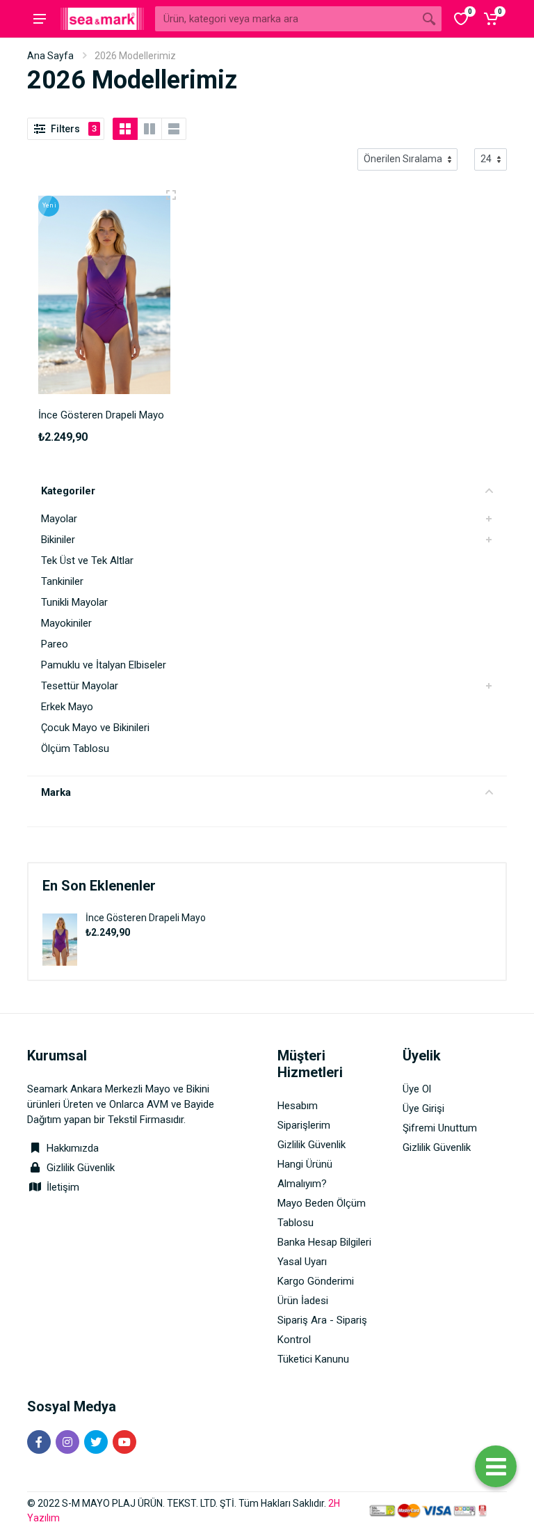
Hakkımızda (71, 1148)
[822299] (171, 195)
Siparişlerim (303, 1125)
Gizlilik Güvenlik (81, 1167)
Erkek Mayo (67, 706)
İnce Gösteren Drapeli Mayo (146, 917)
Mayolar (59, 518)
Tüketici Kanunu (313, 1359)
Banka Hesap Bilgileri (324, 1242)
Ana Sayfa (50, 55)
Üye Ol (417, 1089)
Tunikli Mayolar (74, 602)
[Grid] (125, 129)
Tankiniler (62, 581)
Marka (56, 792)
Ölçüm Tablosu (75, 748)
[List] (173, 129)
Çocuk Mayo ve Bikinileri (95, 727)
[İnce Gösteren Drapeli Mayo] (59, 939)
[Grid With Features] (149, 129)
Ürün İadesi (302, 1300)
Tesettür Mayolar (79, 686)
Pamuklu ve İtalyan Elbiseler (103, 665)
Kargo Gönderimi (315, 1281)
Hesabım (297, 1105)
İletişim (63, 1187)
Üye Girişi (423, 1108)
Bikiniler (58, 539)
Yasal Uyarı (302, 1261)
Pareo (54, 644)
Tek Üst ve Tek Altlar (87, 560)
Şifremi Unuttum (440, 1128)
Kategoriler (68, 491)
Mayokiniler (66, 623)
